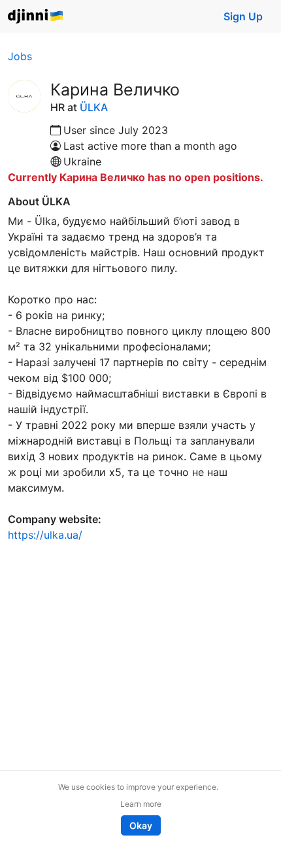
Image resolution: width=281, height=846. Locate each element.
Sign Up (243, 16)
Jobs (20, 56)
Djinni (36, 16)
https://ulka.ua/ (45, 534)
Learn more (140, 804)
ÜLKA (94, 107)
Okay (140, 825)
